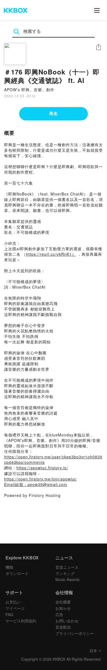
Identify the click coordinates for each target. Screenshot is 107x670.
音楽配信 (63, 627)
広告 (59, 614)
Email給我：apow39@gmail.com (35, 484)
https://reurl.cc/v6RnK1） (51, 254)
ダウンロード (17, 573)
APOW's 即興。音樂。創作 (29, 89)
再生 (53, 113)
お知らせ (63, 608)
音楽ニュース (66, 567)
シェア (98, 47)
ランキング (65, 573)
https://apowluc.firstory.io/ (42, 467)
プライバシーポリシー (74, 633)
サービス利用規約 (20, 620)
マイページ (15, 608)
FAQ (9, 614)
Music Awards (67, 579)
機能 (9, 567)
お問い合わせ (66, 620)
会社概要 (63, 602)
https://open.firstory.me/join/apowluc (40, 479)
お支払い (13, 602)
